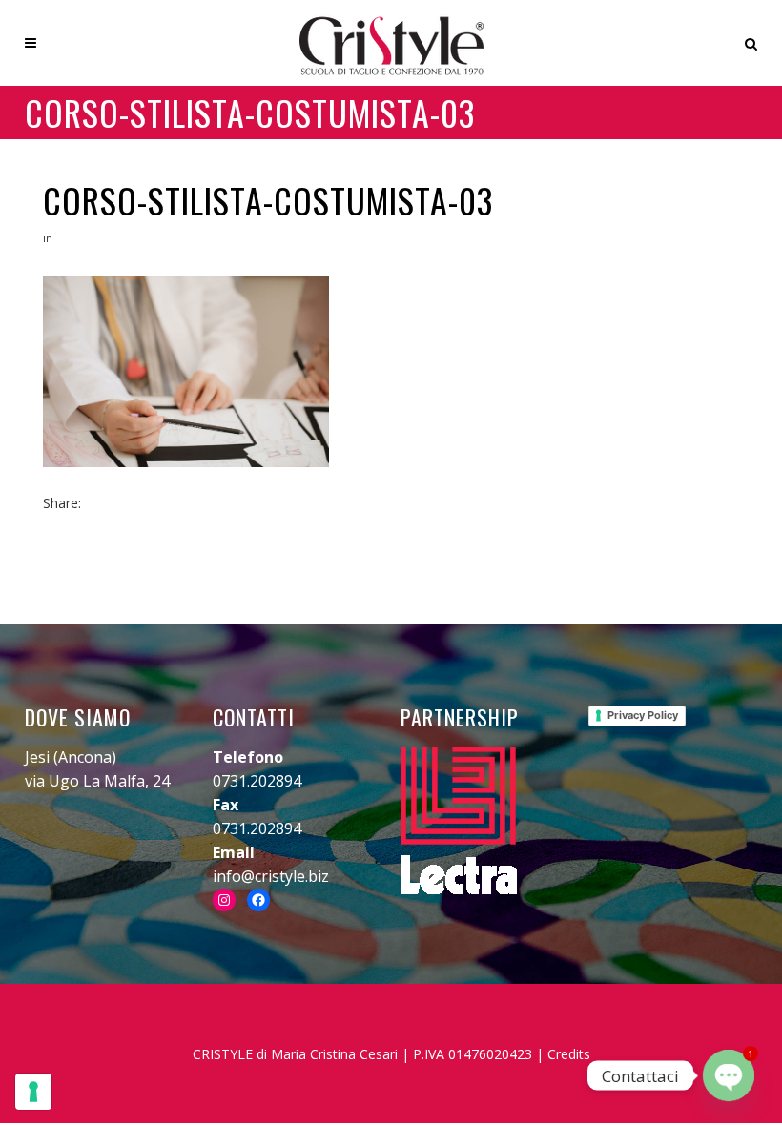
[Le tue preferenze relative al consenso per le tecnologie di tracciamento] (33, 1092)
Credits (568, 1054)
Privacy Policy (642, 715)
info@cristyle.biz (271, 876)
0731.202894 (257, 780)
